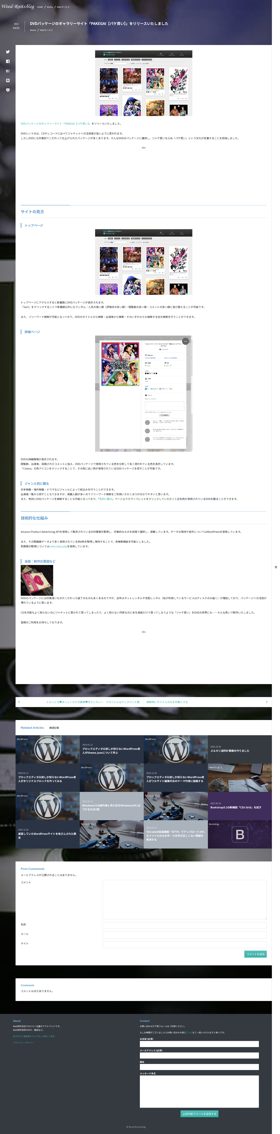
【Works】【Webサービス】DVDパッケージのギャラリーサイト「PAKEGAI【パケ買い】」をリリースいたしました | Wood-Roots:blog (18, 6)
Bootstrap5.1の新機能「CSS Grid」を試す (236, 807)
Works (50, 6)
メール (25, 934)
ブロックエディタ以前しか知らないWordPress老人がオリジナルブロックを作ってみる (47, 779)
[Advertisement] (144, 172)
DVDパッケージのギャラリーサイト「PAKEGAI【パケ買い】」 (56, 123)
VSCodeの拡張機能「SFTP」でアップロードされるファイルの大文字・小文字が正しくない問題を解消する (175, 835)
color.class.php (58, 546)
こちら (189, 1032)
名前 (23, 924)
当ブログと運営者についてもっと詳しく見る (34, 1036)
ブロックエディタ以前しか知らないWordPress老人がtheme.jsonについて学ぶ (111, 750)
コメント (26, 882)
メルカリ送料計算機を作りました (229, 751)
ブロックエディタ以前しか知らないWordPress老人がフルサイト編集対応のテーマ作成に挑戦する (175, 779)
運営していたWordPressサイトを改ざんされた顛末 (47, 835)
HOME (40, 6)
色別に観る (105, 499)
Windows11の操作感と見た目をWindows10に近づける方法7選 (111, 807)
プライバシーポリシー (23, 1042)
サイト (25, 943)
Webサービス (63, 6)
